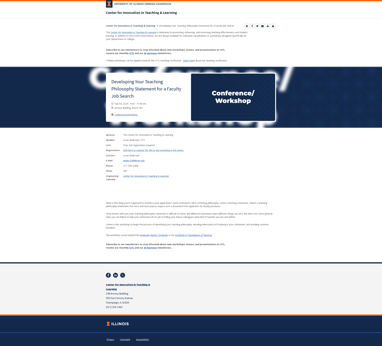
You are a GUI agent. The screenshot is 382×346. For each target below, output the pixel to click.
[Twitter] (257, 26)
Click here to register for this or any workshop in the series (153, 150)
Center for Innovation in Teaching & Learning (141, 13)
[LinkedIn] (115, 275)
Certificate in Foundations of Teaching (193, 235)
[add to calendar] (268, 26)
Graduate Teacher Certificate (154, 235)
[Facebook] (252, 26)
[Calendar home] (247, 26)
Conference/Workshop (126, 114)
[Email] (262, 26)
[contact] (273, 26)
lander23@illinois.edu (134, 160)
